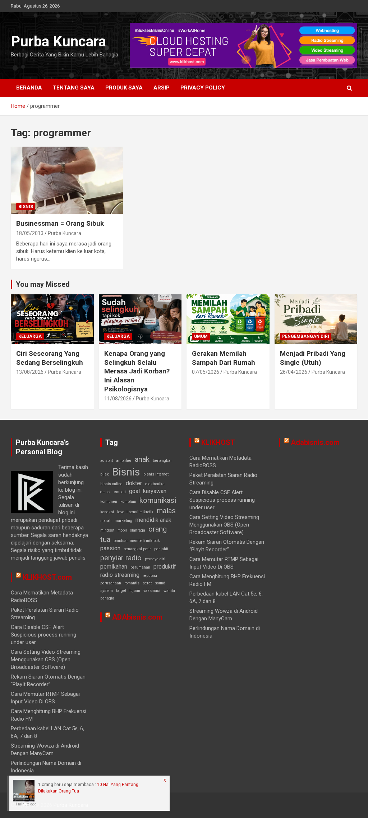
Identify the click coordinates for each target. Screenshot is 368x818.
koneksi (107, 512)
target (121, 590)
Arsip (161, 87)
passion (110, 548)
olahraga (137, 530)
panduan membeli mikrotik (137, 540)
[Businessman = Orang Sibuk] (66, 180)
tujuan (134, 590)
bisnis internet (156, 474)
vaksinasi (151, 590)
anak (142, 459)
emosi (105, 492)
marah (105, 520)
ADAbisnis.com (137, 617)
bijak (104, 474)
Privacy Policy (202, 87)
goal (134, 491)
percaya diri (155, 559)
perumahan (140, 567)
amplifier (124, 460)
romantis (131, 583)
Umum (201, 336)
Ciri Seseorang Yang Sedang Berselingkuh (49, 358)
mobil (122, 530)
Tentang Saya (74, 87)
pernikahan (113, 566)
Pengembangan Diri (305, 336)
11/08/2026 (118, 398)
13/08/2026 (29, 372)
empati (120, 492)
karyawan (154, 491)
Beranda (29, 87)
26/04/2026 (293, 372)
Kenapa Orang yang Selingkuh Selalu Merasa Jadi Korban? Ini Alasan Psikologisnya (137, 371)
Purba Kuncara (58, 41)
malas (166, 510)
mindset (107, 530)
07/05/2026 (205, 372)
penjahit (161, 549)
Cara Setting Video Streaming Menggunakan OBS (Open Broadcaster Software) (45, 659)
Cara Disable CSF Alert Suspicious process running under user (43, 634)
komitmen (108, 501)
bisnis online (111, 484)
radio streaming (119, 574)
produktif (164, 566)
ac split (106, 460)
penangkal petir (137, 549)
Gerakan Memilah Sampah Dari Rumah (223, 358)
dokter (134, 483)
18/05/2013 (29, 233)
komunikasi (157, 500)
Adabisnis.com (315, 442)
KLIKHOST (218, 442)
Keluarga (30, 336)
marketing (123, 520)
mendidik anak (153, 519)
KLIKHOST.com (47, 577)
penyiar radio (121, 557)
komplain (128, 501)
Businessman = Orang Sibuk (60, 223)
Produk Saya (124, 87)
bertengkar (162, 460)
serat (147, 583)
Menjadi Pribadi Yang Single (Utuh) (312, 358)
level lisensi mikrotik (135, 512)
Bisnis (25, 206)
